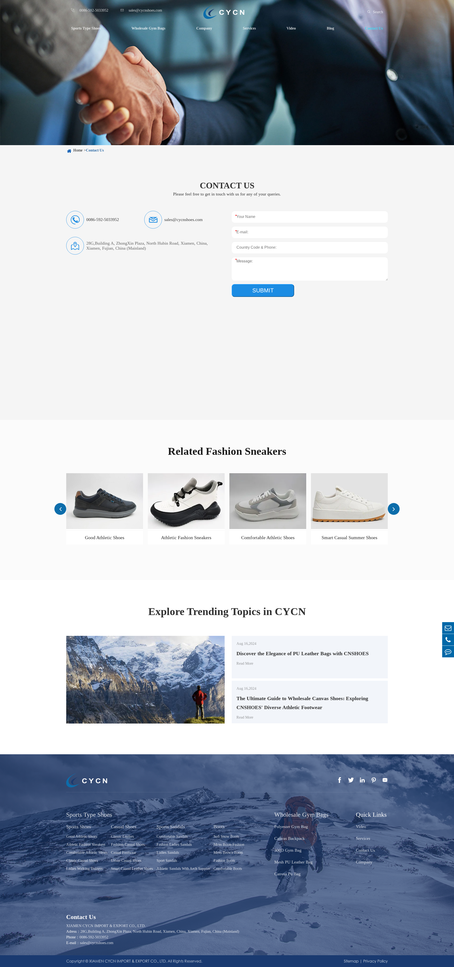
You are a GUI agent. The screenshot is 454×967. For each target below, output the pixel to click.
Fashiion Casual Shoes (128, 844)
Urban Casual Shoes (126, 861)
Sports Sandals (171, 826)
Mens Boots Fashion (229, 844)
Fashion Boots (224, 861)
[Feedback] (448, 651)
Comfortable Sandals (172, 836)
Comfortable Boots (228, 869)
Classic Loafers (122, 836)
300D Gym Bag (287, 850)
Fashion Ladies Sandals (174, 844)
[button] (60, 509)
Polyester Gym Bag (291, 826)
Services (249, 28)
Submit (263, 290)
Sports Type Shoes (86, 28)
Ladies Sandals (168, 852)
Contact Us (374, 28)
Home (78, 150)
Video (291, 28)
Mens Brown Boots (228, 852)
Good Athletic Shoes (104, 537)
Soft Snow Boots (226, 836)
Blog (330, 28)
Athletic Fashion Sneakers (186, 537)
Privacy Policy (375, 960)
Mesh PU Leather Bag (293, 862)
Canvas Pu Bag (287, 874)
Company (204, 28)
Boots (219, 826)
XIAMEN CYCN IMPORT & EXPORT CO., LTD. (128, 960)
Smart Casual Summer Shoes (349, 537)
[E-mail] (448, 628)
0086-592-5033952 (93, 937)
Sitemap (351, 960)
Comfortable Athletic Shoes (268, 537)
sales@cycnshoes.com (96, 943)
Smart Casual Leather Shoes (132, 869)
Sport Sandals (167, 861)
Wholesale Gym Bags (148, 28)
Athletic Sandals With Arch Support (183, 869)
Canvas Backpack (289, 838)
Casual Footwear (123, 852)
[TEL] (448, 640)
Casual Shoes (123, 826)
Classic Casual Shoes (82, 861)
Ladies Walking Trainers (84, 869)
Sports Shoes (78, 826)
